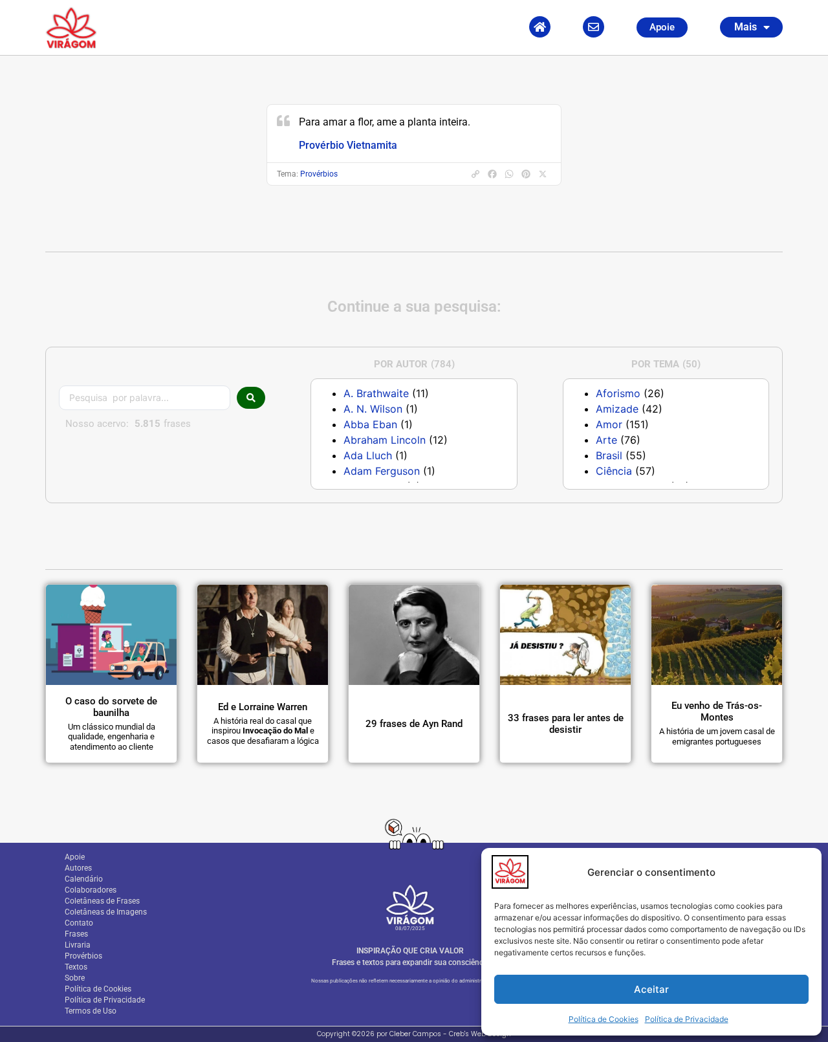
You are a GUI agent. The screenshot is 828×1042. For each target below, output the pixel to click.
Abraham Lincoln (384, 439)
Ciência (614, 470)
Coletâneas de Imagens (106, 912)
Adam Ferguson (381, 470)
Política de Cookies (603, 1019)
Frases (76, 934)
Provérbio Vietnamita (348, 145)
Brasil (609, 455)
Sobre (75, 977)
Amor (609, 424)
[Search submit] (251, 398)
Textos (76, 966)
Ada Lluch (367, 455)
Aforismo (618, 393)
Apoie (75, 857)
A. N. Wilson (372, 408)
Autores (78, 868)
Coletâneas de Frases (102, 901)
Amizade (617, 408)
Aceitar (651, 989)
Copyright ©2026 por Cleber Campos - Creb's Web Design (414, 1034)
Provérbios (319, 174)
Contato (79, 923)
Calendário (84, 879)
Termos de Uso (90, 1010)
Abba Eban (370, 424)
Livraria (78, 945)
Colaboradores (90, 890)
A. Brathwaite (376, 393)
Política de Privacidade (686, 1019)
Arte (606, 439)
